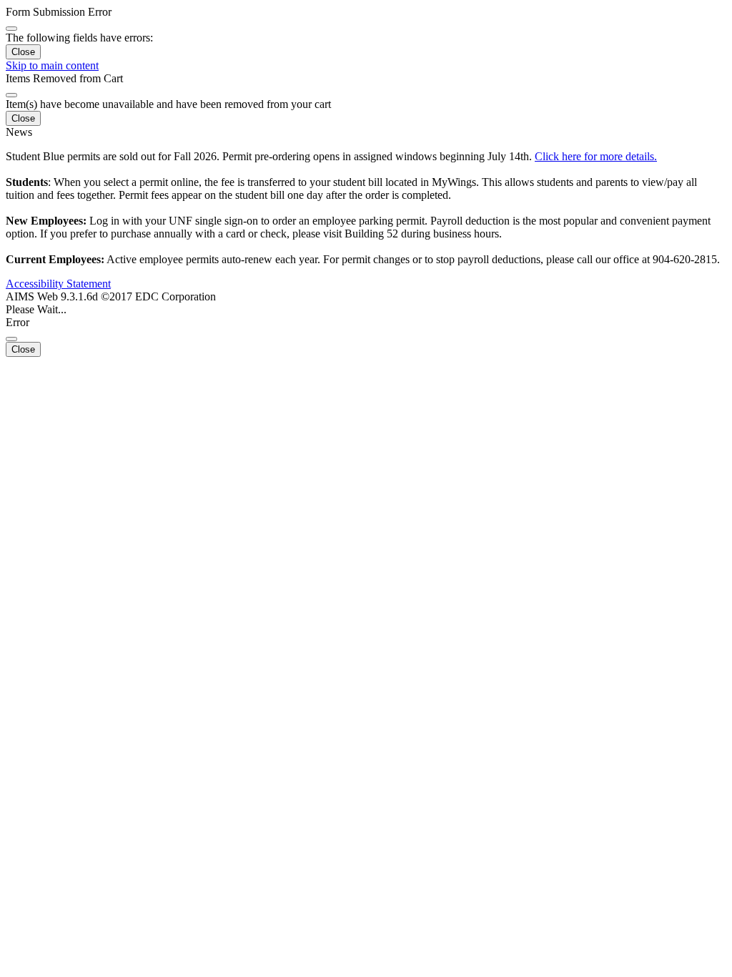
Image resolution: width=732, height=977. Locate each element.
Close (23, 51)
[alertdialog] (366, 32)
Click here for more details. (596, 156)
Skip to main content (52, 65)
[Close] (11, 28)
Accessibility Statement (58, 284)
